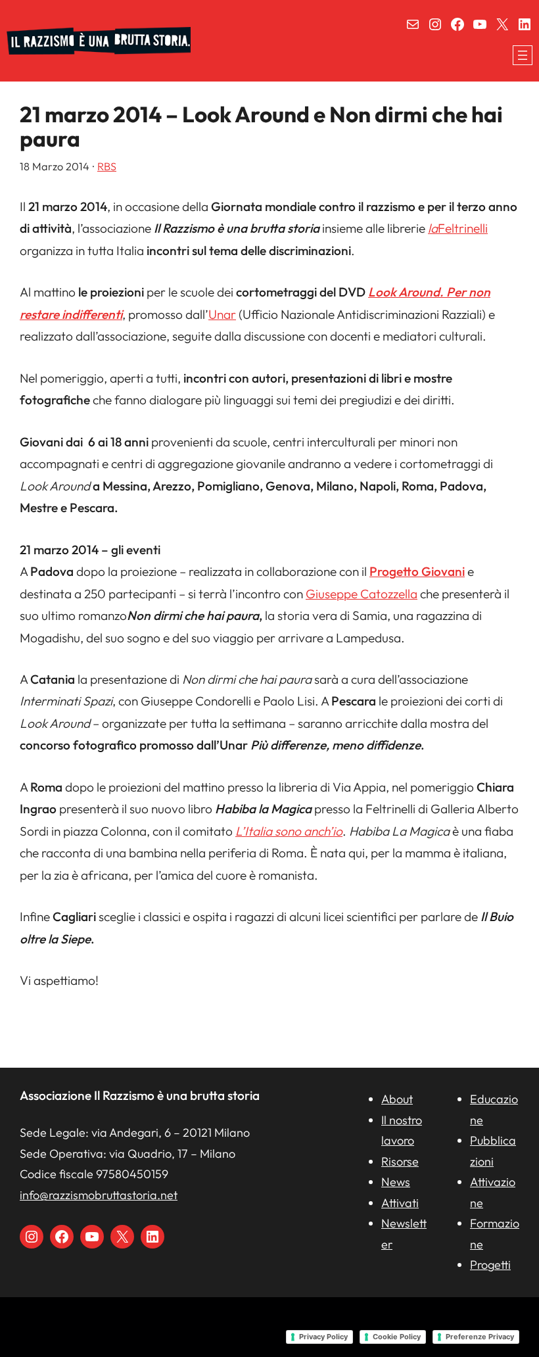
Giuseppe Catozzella (361, 594)
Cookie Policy (397, 1336)
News (395, 1181)
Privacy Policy (323, 1336)
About (397, 1099)
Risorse (400, 1161)
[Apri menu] (522, 55)
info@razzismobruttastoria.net (98, 1194)
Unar (222, 314)
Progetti (490, 1264)
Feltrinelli (458, 228)
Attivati (400, 1202)
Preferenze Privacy (480, 1336)
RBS (106, 166)
